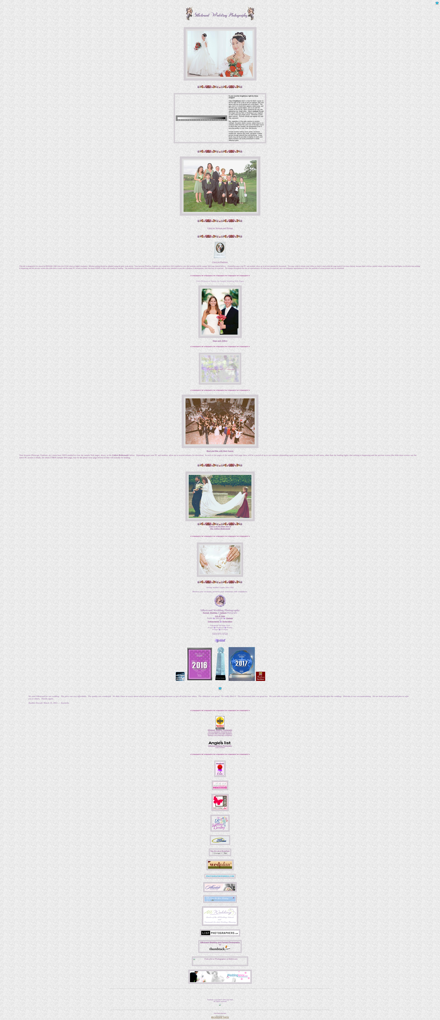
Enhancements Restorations (220, 622)
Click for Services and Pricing (220, 228)
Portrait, (206, 613)
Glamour (229, 618)
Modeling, (214, 613)
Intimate (223, 613)
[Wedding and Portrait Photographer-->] (220, 775)
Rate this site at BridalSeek (220, 851)
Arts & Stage (220, 616)
